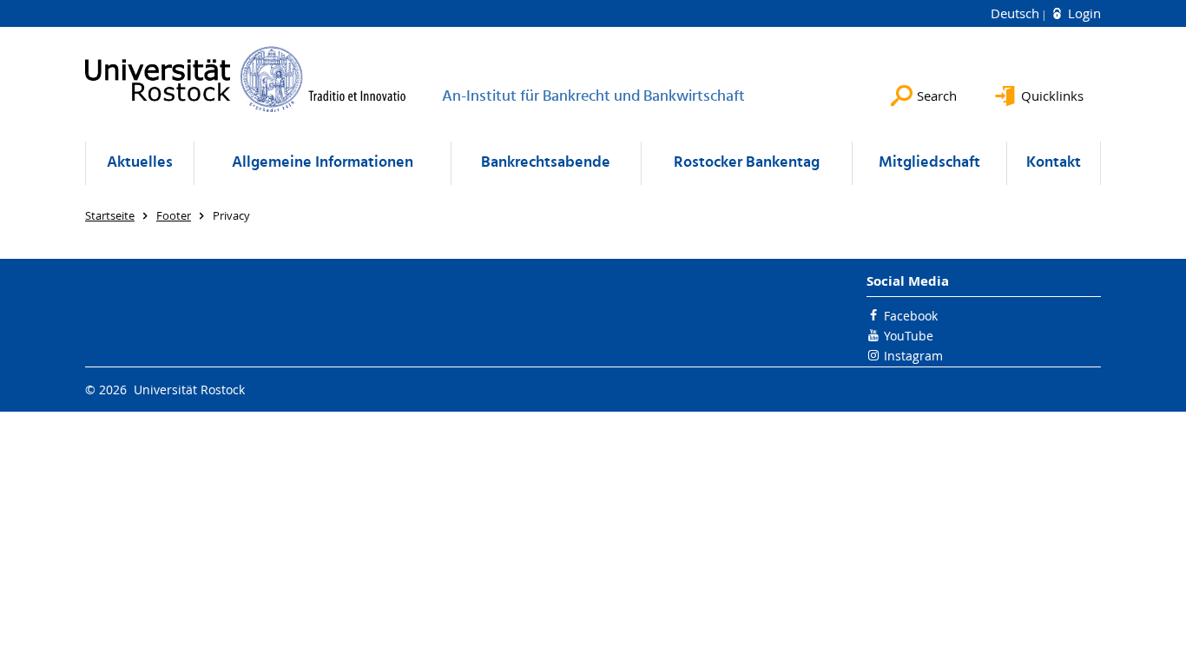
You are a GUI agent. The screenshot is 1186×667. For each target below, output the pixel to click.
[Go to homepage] (245, 79)
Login (1082, 13)
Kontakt (1053, 162)
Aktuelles (140, 162)
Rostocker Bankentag (747, 162)
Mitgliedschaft (929, 162)
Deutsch (1017, 13)
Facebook (911, 315)
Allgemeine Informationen (322, 162)
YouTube (908, 335)
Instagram (913, 355)
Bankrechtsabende (545, 162)
